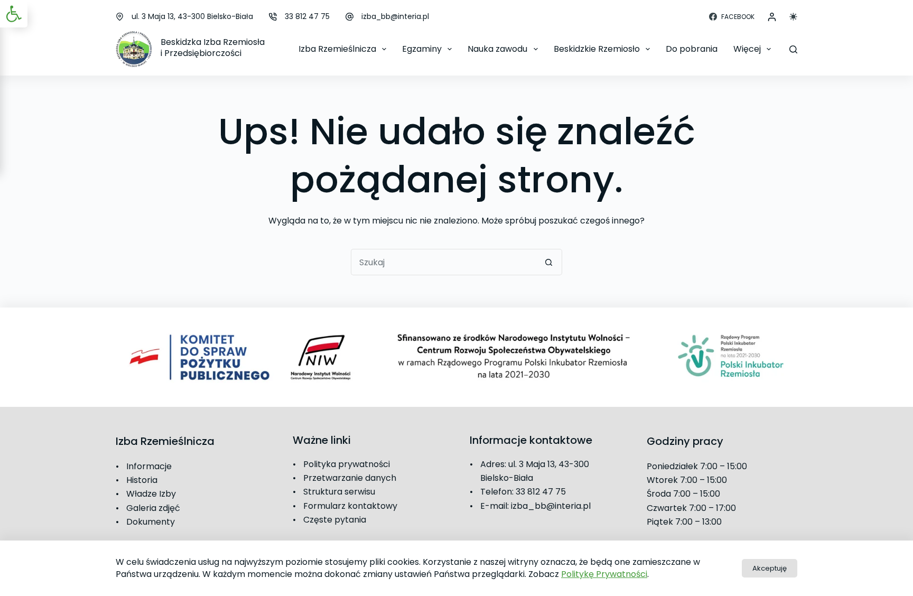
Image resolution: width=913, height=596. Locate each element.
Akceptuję (769, 568)
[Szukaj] (793, 49)
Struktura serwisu (339, 492)
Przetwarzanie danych (349, 478)
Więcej (747, 49)
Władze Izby (151, 494)
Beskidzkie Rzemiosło (597, 49)
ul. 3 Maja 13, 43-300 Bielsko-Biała (192, 16)
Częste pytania (334, 520)
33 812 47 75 (307, 16)
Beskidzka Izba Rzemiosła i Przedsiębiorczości (213, 47)
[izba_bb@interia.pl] (349, 17)
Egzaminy (422, 49)
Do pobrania (692, 49)
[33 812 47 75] (273, 17)
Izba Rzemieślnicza (337, 49)
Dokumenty (150, 522)
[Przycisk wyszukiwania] (549, 262)
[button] (13, 13)
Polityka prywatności (346, 464)
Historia (141, 480)
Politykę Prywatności (604, 574)
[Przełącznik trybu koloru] (793, 17)
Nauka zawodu (497, 49)
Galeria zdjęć (153, 508)
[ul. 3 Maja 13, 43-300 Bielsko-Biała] (120, 17)
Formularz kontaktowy (350, 506)
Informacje (149, 466)
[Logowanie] (772, 17)
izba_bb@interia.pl (395, 16)
